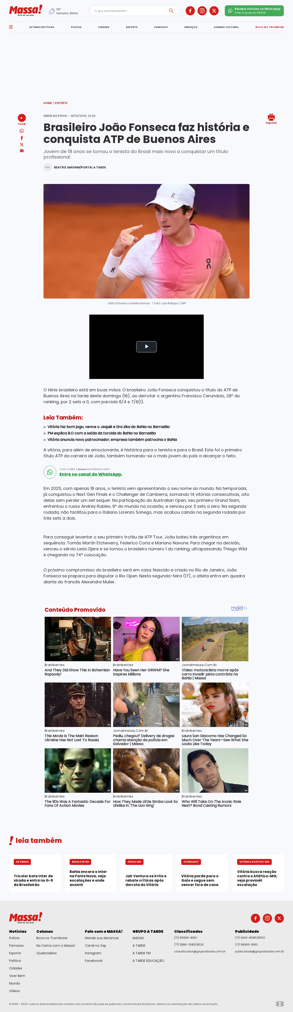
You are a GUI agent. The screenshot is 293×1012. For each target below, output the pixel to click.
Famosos (16, 945)
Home (48, 103)
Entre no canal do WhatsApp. (91, 474)
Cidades (15, 968)
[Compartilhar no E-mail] (22, 151)
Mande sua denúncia (102, 938)
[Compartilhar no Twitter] (22, 145)
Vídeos (14, 991)
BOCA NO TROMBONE (269, 27)
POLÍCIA (76, 27)
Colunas (44, 931)
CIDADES (103, 27)
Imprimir (271, 122)
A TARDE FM (142, 953)
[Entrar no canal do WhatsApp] (49, 472)
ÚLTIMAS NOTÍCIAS (41, 27)
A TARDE (139, 945)
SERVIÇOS (190, 27)
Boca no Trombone (51, 938)
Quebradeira (46, 953)
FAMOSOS (161, 27)
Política (15, 960)
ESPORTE (132, 27)
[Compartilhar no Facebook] (22, 138)
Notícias (18, 931)
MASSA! (138, 938)
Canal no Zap (95, 945)
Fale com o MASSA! (104, 931)
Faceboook (94, 960)
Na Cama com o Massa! (55, 945)
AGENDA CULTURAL (226, 27)
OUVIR (22, 123)
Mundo (14, 983)
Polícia (14, 938)
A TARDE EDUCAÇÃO (148, 960)
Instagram (93, 953)
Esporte (61, 103)
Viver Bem (17, 976)
